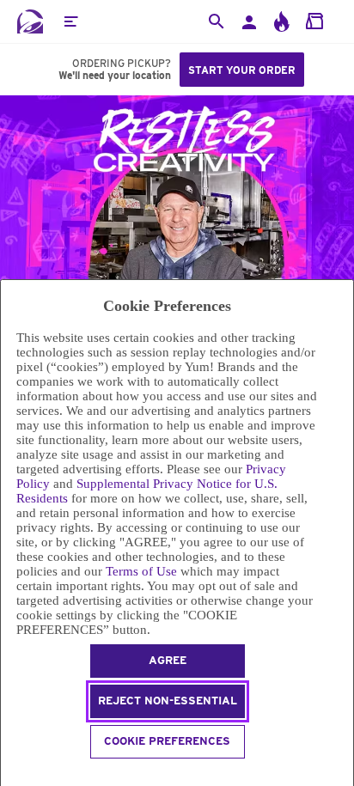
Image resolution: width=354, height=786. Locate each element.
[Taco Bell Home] (30, 21)
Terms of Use (141, 571)
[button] (70, 21)
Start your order (242, 70)
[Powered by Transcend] (8, 774)
